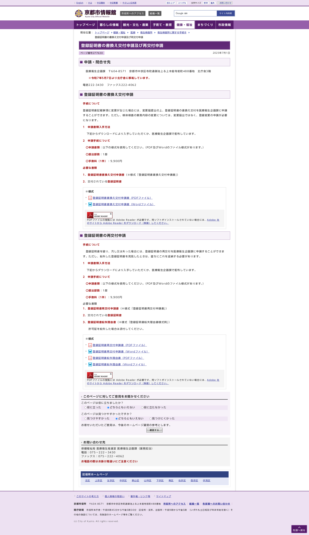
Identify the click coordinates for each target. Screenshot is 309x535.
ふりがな (182, 3)
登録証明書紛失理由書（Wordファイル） (120, 364)
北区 (87, 480)
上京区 (98, 480)
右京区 (182, 480)
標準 (206, 3)
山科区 (147, 480)
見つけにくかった (163, 418)
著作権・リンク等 (140, 496)
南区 (171, 480)
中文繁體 (114, 3)
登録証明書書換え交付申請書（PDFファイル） (123, 198)
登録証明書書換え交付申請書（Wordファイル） (124, 204)
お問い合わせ (225, 3)
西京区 (194, 480)
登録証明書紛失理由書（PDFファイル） (118, 358)
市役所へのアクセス (133, 13)
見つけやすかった (98, 418)
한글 (90, 3)
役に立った (94, 407)
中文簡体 (101, 3)
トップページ (102, 32)
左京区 (111, 480)
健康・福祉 (119, 32)
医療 (133, 32)
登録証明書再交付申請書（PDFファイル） (120, 345)
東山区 (135, 480)
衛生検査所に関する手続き (172, 32)
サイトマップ (163, 496)
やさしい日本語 (129, 3)
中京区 (123, 480)
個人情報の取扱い (115, 496)
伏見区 (206, 480)
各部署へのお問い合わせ (216, 504)
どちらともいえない (122, 407)
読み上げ (171, 3)
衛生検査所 (146, 32)
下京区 (160, 480)
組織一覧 (155, 13)
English (79, 3)
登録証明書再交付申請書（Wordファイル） (121, 351)
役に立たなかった (155, 407)
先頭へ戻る (299, 530)
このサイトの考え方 (87, 496)
